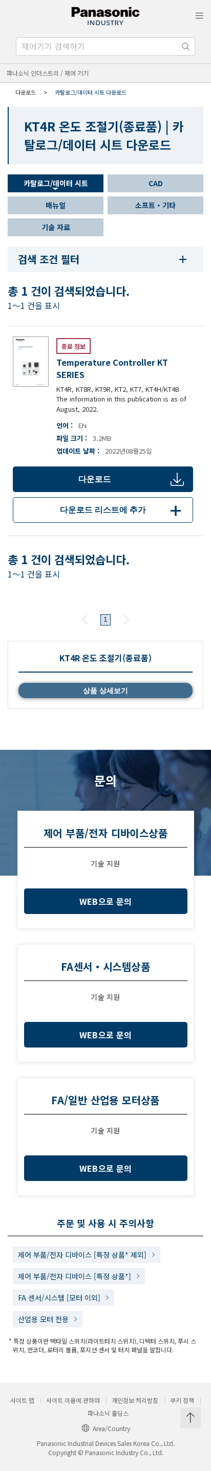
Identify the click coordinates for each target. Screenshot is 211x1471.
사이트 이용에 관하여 (73, 1400)
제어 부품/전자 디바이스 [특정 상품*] (74, 1276)
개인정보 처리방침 (135, 1400)
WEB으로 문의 (105, 901)
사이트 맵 (22, 1400)
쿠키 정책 (182, 1400)
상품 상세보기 (105, 690)
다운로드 (94, 479)
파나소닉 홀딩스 (108, 1413)
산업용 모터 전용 (43, 1319)
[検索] (186, 46)
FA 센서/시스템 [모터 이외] (59, 1297)
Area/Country (111, 1428)
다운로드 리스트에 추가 (122, 509)
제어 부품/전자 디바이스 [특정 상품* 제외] (82, 1255)
